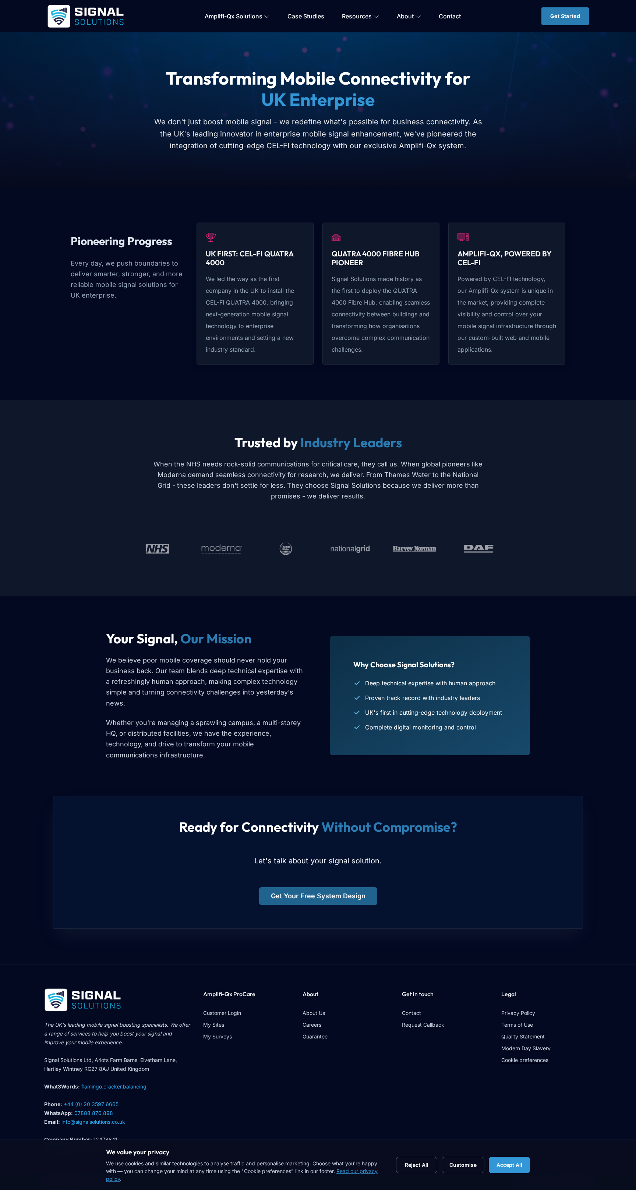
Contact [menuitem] (450, 16)
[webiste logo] (117, 1000)
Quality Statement (523, 1036)
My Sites (213, 1025)
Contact (411, 1013)
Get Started (565, 16)
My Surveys (217, 1036)
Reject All (416, 1165)
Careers (312, 1025)
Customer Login (222, 1013)
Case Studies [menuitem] (305, 16)
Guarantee (315, 1036)
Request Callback (423, 1025)
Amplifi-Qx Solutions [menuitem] (233, 16)
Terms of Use (517, 1025)
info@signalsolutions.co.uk (93, 1122)
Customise (463, 1165)
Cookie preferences (524, 1060)
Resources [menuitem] (357, 16)
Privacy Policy (518, 1013)
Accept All (509, 1165)
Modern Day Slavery (526, 1048)
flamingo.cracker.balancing (113, 1086)
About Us (314, 1013)
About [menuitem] (405, 16)
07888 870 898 (93, 1113)
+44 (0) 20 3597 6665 (91, 1104)
